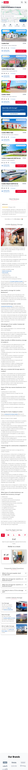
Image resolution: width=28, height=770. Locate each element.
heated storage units (8, 610)
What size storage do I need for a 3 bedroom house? (12, 585)
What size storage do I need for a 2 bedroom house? (12, 580)
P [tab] (25, 535)
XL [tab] (19, 535)
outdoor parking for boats (9, 618)
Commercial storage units (6, 306)
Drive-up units (5, 272)
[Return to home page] (6, 2)
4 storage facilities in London (16, 281)
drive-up (9, 608)
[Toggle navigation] (2, 2)
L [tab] (13, 535)
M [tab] (8, 535)
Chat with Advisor (14, 114)
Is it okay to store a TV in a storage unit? (12, 591)
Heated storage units (7, 271)
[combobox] (13, 16)
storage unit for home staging (11, 414)
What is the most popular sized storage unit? (11, 574)
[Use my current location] (25, 16)
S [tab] (2, 535)
